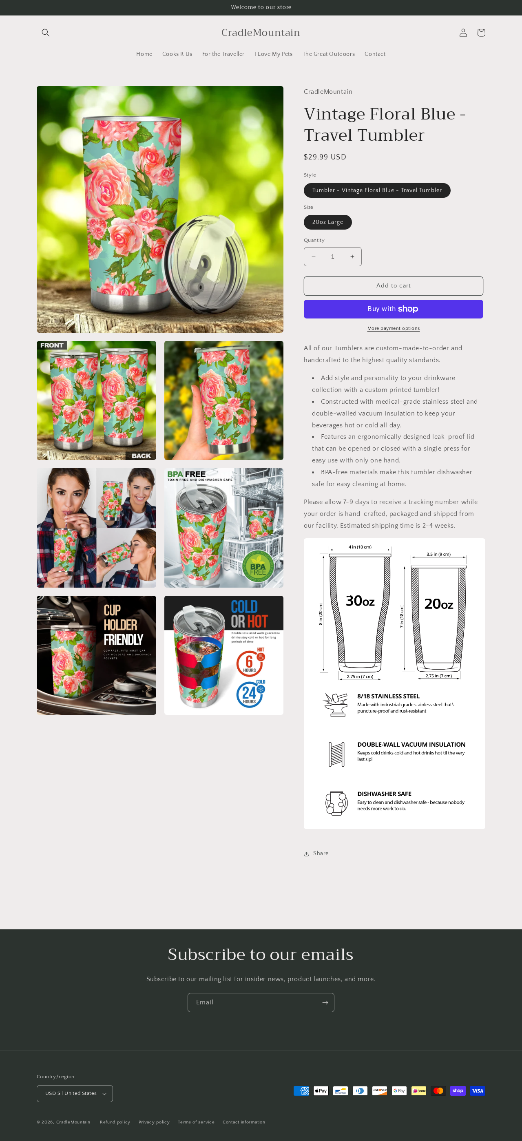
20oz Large (327, 222)
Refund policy (115, 1122)
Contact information (244, 1122)
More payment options (393, 328)
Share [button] (321, 853)
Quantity (314, 240)
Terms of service (196, 1122)
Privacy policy (154, 1122)
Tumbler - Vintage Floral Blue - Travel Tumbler (377, 190)
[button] (46, 33)
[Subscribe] (325, 1002)
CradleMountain (73, 1122)
